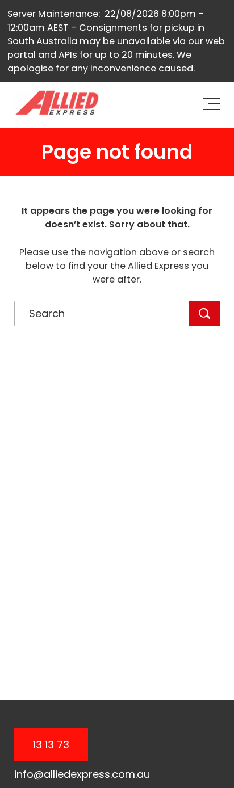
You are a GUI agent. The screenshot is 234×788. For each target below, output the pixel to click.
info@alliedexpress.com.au (82, 774)
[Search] (204, 313)
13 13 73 (51, 745)
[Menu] (214, 105)
